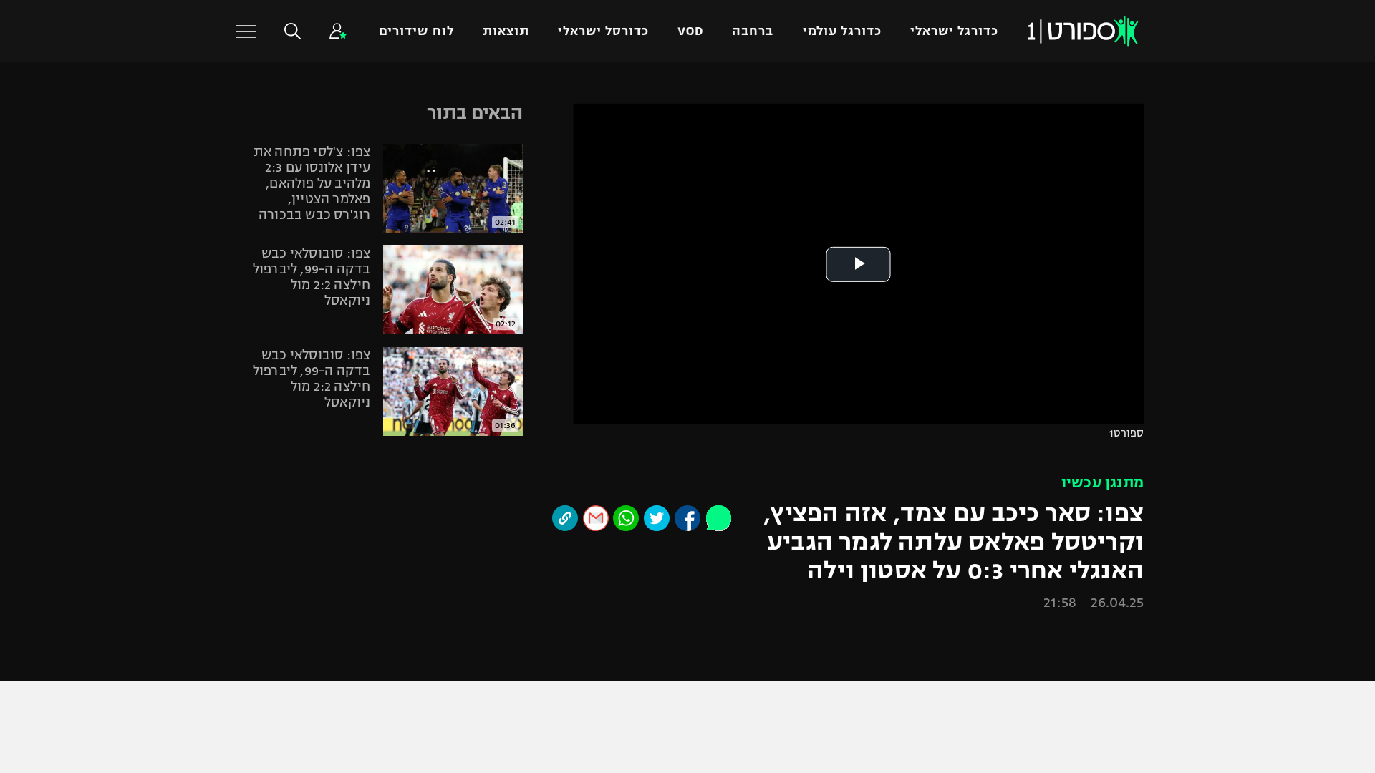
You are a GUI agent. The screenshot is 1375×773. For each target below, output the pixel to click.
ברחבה (752, 31)
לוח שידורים (416, 31)
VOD (690, 31)
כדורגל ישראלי (954, 31)
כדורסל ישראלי (603, 31)
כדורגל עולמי (842, 31)
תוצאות (506, 31)
